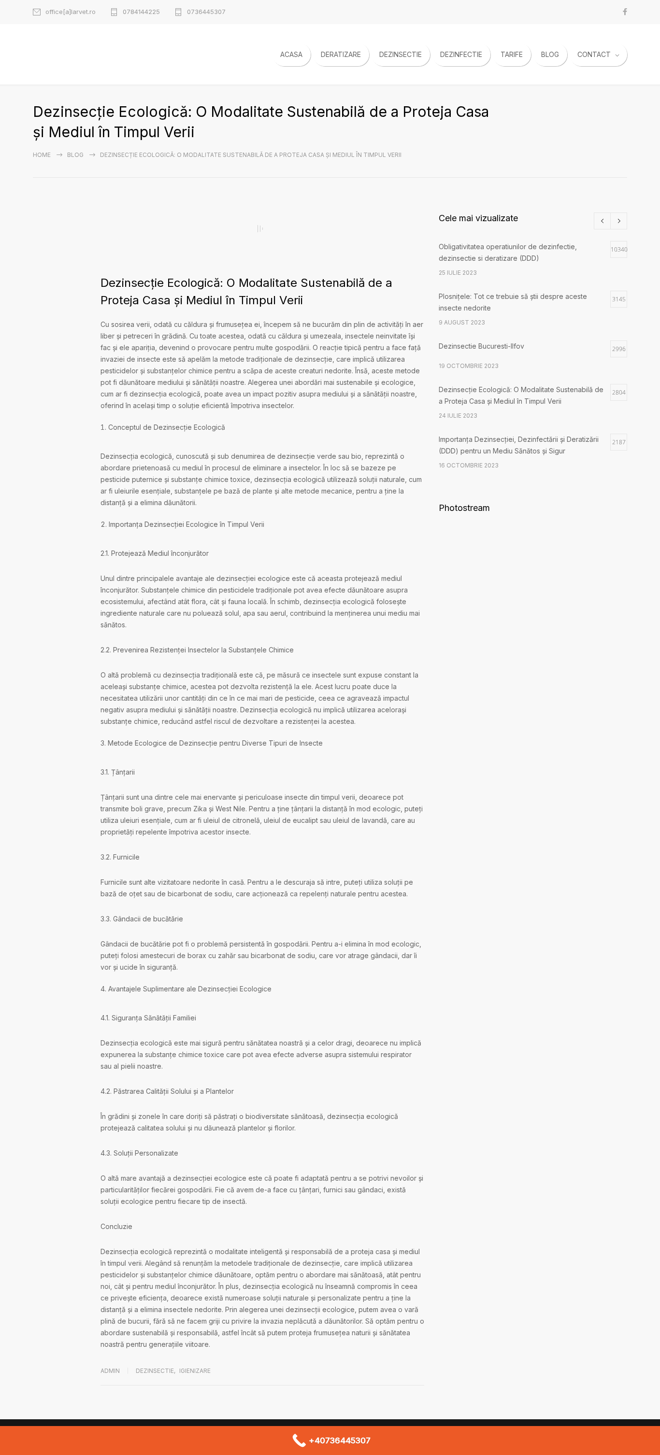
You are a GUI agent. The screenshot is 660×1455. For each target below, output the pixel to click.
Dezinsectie (155, 1370)
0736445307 (206, 11)
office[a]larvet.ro (70, 11)
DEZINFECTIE (461, 54)
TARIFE (512, 54)
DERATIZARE (341, 54)
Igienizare (195, 1370)
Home (42, 154)
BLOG (550, 54)
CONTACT (594, 54)
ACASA (291, 54)
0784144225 (141, 11)
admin (110, 1370)
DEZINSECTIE (400, 54)
